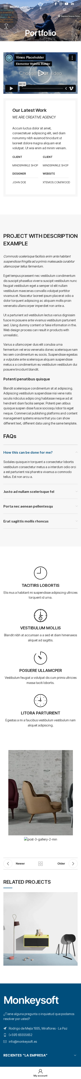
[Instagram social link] (60, 4)
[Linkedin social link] (72, 4)
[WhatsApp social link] (64, 9)
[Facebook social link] (55, 4)
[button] (40, 73)
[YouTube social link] (66, 4)
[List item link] (40, 1034)
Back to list (40, 863)
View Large (74, 895)
